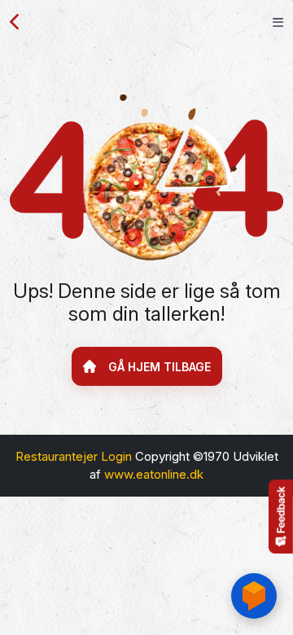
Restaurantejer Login (73, 456)
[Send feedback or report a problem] (281, 517)
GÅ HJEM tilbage (159, 367)
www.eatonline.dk (153, 474)
